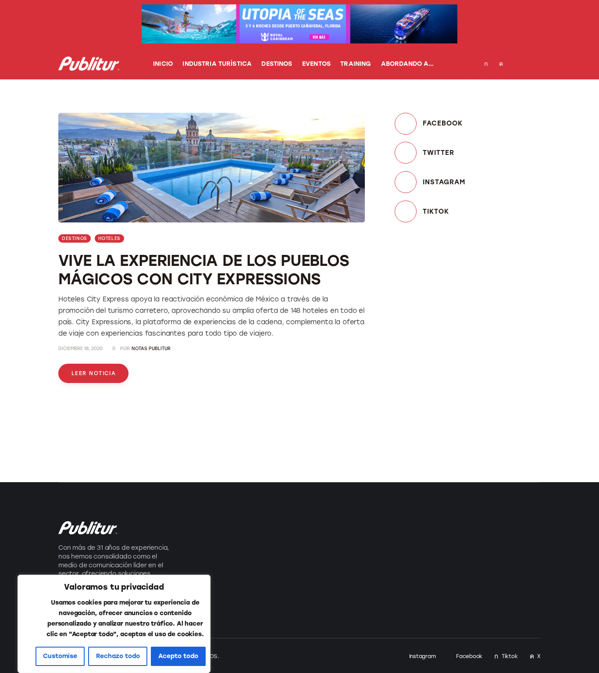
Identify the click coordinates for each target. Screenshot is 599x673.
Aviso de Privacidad (283, 586)
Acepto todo (178, 656)
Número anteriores (298, 562)
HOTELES (109, 238)
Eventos (196, 562)
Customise (60, 656)
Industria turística (214, 523)
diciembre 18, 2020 (80, 348)
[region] (114, 624)
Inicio (273, 523)
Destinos (198, 543)
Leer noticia (93, 373)
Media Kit (280, 543)
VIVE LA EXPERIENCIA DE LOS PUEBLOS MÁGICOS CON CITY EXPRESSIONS (203, 269)
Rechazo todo (118, 656)
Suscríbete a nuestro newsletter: (411, 519)
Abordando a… (208, 601)
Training (196, 581)
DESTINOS (74, 238)
